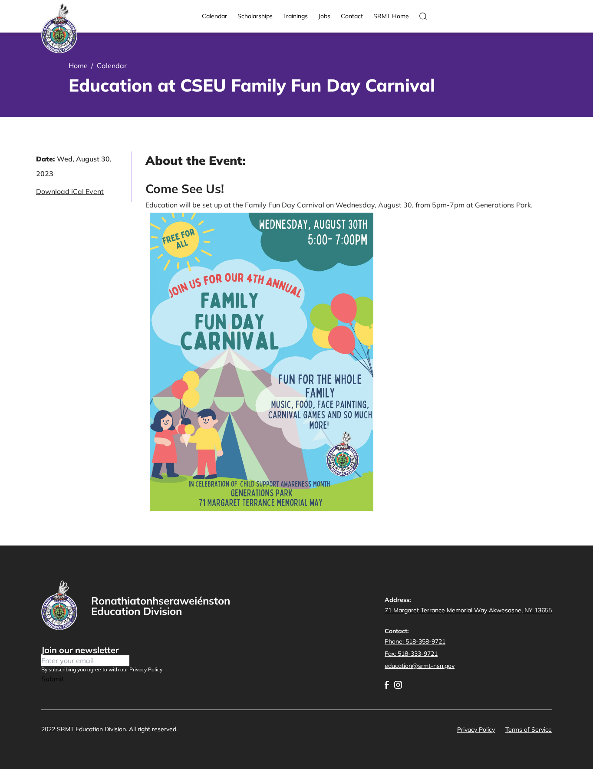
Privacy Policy (476, 729)
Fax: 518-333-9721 (411, 653)
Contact (352, 16)
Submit (52, 678)
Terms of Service (528, 729)
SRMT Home (391, 16)
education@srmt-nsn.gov (420, 666)
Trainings (295, 16)
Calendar (214, 16)
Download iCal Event (70, 191)
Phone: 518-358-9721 (415, 641)
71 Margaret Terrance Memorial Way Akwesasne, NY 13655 (468, 610)
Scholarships (255, 16)
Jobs (324, 16)
